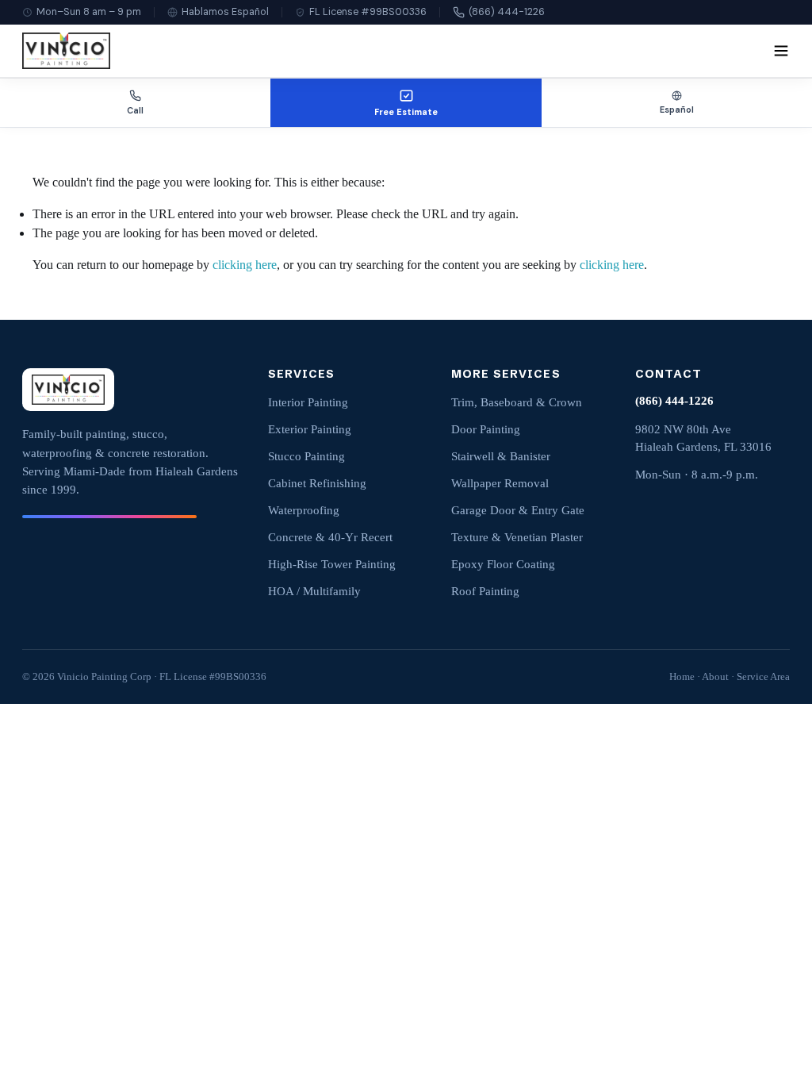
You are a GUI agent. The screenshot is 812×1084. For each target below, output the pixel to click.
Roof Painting (485, 591)
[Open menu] (781, 51)
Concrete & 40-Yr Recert (330, 537)
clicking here (245, 264)
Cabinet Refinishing (317, 483)
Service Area (763, 676)
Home (682, 676)
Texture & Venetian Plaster (517, 537)
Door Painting (485, 429)
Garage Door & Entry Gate (517, 510)
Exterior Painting (309, 429)
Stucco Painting (306, 456)
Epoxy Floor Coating (503, 564)
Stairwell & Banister (500, 456)
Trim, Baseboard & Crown (516, 402)
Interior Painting (308, 402)
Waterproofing (303, 510)
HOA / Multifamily (314, 591)
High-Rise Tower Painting (332, 564)
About (715, 676)
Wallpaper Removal (500, 483)
